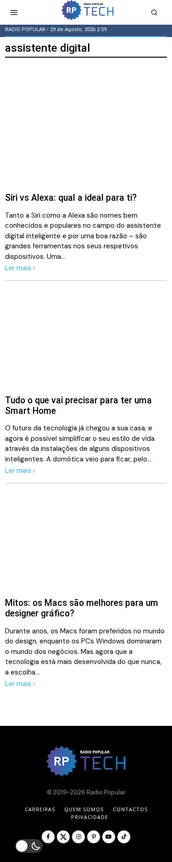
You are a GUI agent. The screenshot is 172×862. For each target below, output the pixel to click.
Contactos (130, 809)
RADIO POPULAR (25, 29)
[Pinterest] (93, 837)
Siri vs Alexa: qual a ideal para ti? (71, 198)
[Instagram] (78, 837)
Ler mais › (20, 268)
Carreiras (40, 809)
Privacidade (89, 817)
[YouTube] (109, 837)
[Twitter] (63, 837)
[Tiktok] (124, 837)
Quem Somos (84, 809)
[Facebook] (48, 837)
